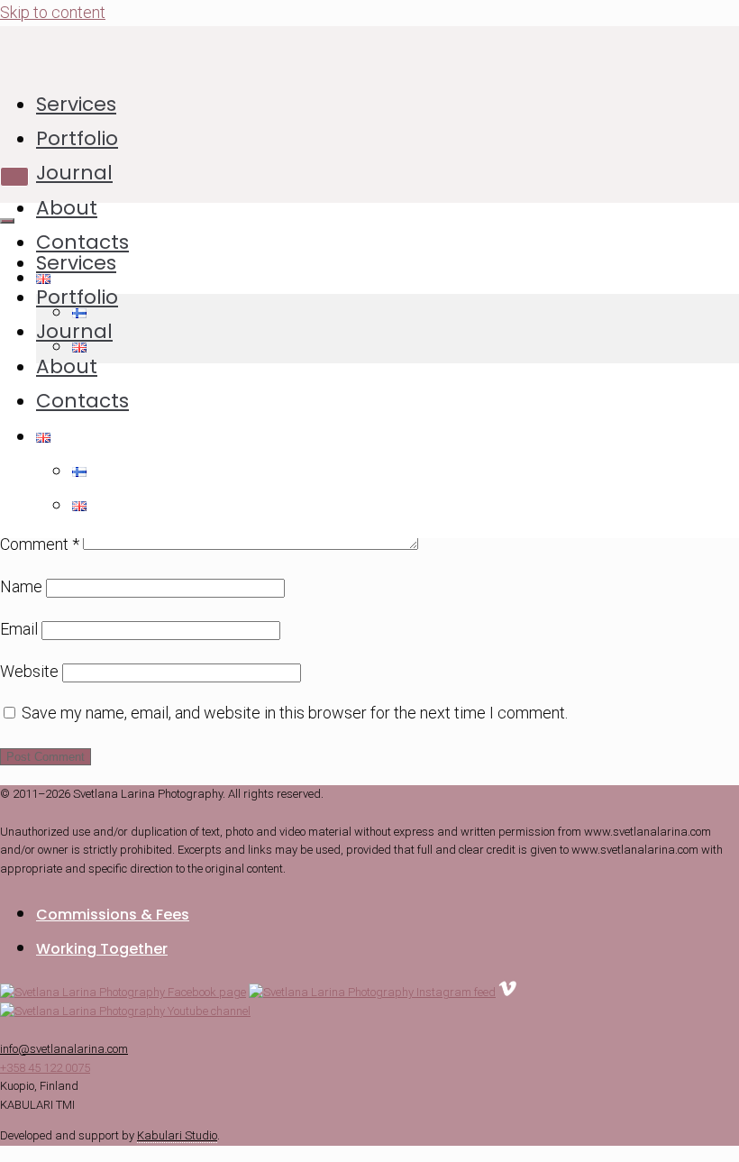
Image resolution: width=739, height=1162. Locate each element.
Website (29, 671)
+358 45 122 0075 (45, 1068)
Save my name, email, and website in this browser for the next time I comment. (295, 712)
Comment (39, 544)
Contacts (82, 242)
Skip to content (52, 12)
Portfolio (77, 138)
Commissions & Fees (112, 914)
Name (21, 586)
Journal (74, 173)
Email (19, 628)
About (66, 208)
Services (76, 104)
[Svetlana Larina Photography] (395, 48)
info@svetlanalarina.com (64, 1049)
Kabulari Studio (177, 1135)
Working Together (102, 948)
